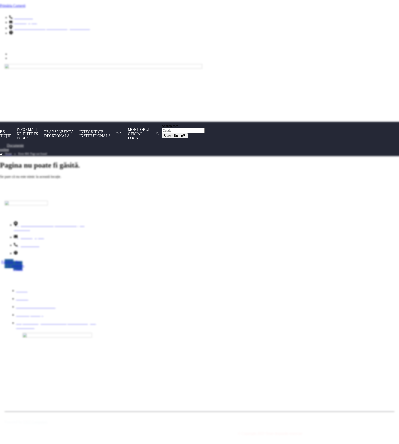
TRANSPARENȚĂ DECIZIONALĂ (59, 134)
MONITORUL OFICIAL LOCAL (139, 134)
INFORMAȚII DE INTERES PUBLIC (28, 134)
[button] (157, 133)
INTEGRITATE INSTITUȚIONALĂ (95, 134)
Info (119, 134)
